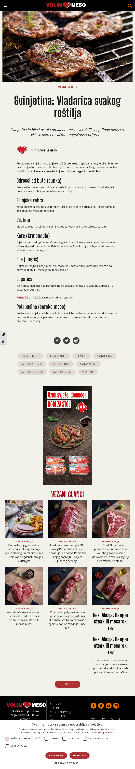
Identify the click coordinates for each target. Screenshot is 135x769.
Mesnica (56, 704)
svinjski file (88, 364)
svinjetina (104, 356)
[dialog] (67, 744)
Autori (116, 719)
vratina (88, 372)
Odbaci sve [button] (79, 755)
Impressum (99, 719)
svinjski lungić (32, 372)
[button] (67, 763)
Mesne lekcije (59, 716)
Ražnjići (21, 297)
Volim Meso (48, 150)
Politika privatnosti (105, 732)
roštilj (82, 356)
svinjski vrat (62, 372)
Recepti (55, 708)
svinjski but (61, 364)
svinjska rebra (31, 364)
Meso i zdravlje (60, 712)
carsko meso (30, 356)
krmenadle (58, 356)
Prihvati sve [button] (56, 755)
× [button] (131, 723)
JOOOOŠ (67, 684)
